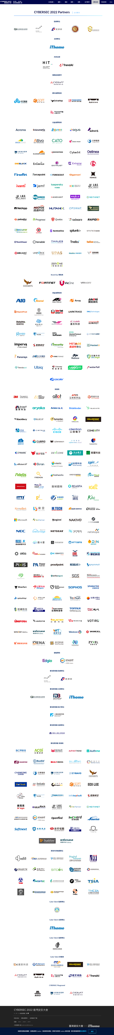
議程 (59, 2)
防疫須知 (103, 2)
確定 (92, 1031)
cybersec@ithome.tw (27, 1025)
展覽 (72, 2)
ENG (111, 2)
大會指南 (50, 2)
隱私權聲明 (83, 1031)
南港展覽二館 (24, 1013)
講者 (66, 2)
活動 (79, 2)
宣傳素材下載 (33, 1018)
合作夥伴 (87, 2)
